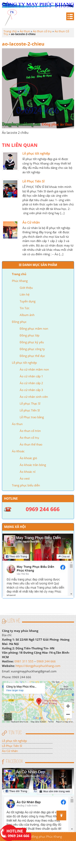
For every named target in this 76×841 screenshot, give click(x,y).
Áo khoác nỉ (27, 472)
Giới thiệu (26, 288)
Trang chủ (19, 274)
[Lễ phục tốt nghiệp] (10, 161)
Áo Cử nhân (31, 222)
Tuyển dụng (27, 301)
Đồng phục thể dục (32, 356)
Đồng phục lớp (29, 335)
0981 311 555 (24, 661)
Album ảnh (27, 315)
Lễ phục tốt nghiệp (24, 363)
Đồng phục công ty (32, 349)
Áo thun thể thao (31, 444)
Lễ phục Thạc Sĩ (30, 403)
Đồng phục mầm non (34, 328)
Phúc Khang (20, 281)
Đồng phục (19, 322)
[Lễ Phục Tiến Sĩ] (10, 189)
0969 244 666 (46, 661)
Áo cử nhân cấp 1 (31, 376)
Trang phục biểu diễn (26, 485)
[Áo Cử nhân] (10, 230)
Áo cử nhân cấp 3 (31, 390)
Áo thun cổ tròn (30, 431)
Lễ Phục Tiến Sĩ (33, 181)
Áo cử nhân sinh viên (34, 397)
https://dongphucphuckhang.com (38, 666)
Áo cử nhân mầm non (34, 369)
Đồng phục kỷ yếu (32, 342)
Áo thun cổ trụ (29, 437)
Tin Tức (24, 308)
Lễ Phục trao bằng (32, 417)
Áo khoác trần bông (33, 465)
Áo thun (17, 424)
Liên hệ (24, 294)
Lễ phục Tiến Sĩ (30, 410)
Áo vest (25, 478)
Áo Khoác (18, 451)
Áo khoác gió (28, 458)
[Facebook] (38, 799)
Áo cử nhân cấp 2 (31, 383)
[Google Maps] (38, 701)
